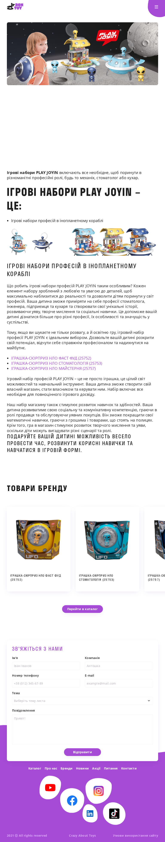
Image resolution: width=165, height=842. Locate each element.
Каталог (34, 768)
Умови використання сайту (135, 835)
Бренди (67, 768)
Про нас (51, 768)
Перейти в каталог (82, 609)
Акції (96, 768)
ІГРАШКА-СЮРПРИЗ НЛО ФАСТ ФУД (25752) (51, 358)
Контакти (129, 768)
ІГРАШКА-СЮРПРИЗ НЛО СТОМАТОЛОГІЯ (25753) (56, 363)
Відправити (82, 752)
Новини (82, 768)
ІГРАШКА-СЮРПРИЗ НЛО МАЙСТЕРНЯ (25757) (53, 368)
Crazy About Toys (82, 835)
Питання (111, 768)
